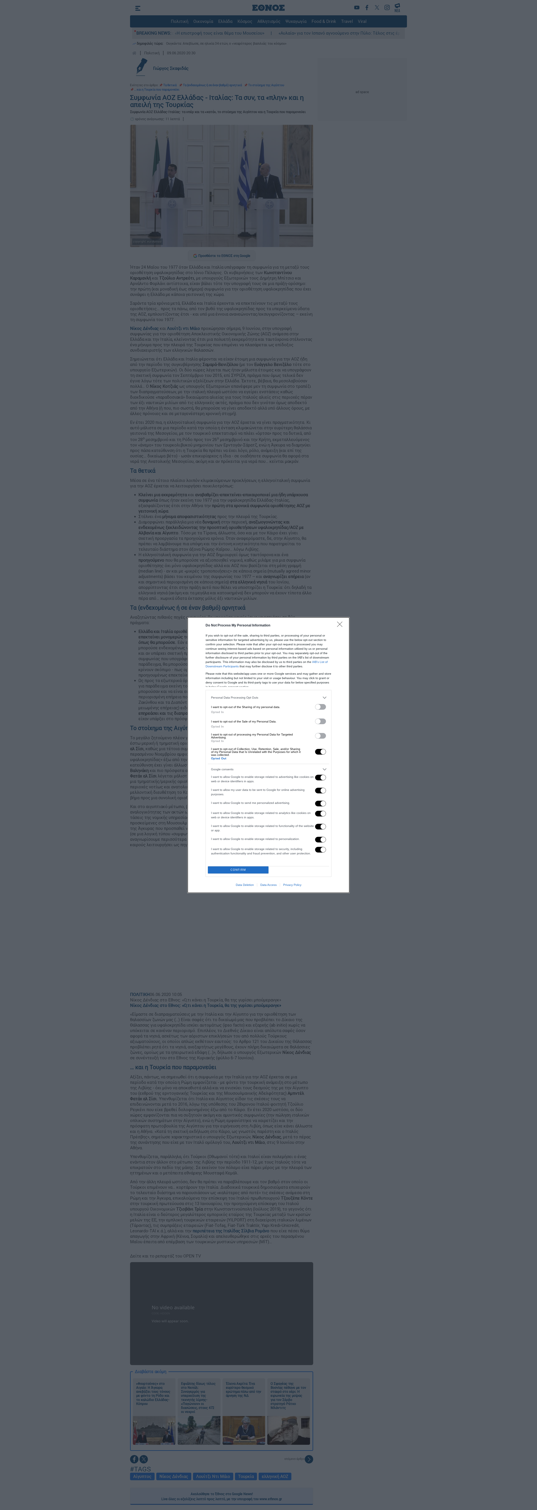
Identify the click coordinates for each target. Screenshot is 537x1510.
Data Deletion (245, 884)
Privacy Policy (292, 884)
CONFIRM (238, 869)
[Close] (341, 626)
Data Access (268, 884)
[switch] (320, 707)
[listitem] (268, 697)
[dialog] (268, 755)
